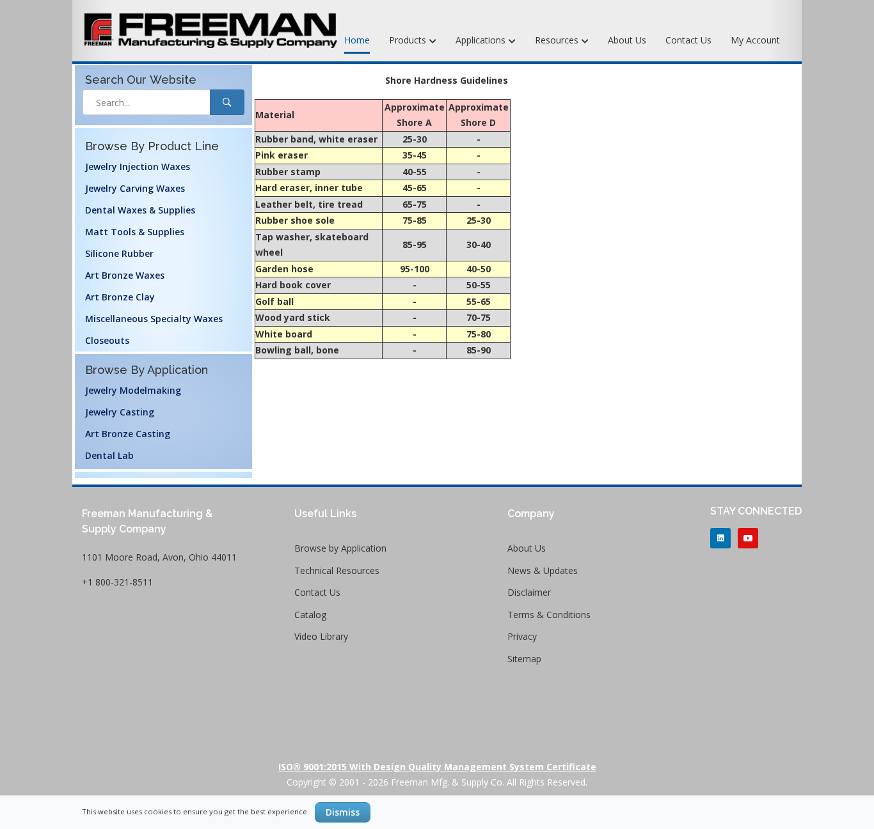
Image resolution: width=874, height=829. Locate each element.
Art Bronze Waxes (124, 275)
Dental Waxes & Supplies (140, 210)
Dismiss (343, 812)
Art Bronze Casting (127, 434)
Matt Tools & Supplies (134, 232)
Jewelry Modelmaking (133, 390)
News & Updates (542, 570)
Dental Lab (109, 455)
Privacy (522, 636)
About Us (627, 40)
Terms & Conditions (549, 614)
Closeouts (107, 340)
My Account (755, 40)
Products (409, 40)
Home (357, 40)
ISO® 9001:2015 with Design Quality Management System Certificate (437, 767)
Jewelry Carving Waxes (135, 188)
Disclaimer (529, 592)
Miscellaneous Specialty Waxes (154, 319)
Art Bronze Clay (120, 297)
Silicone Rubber (119, 253)
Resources (558, 40)
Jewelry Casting (119, 412)
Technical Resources (336, 570)
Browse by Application (340, 548)
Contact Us (688, 40)
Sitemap (524, 659)
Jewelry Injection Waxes (137, 166)
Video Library (321, 636)
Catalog (310, 614)
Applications (482, 40)
